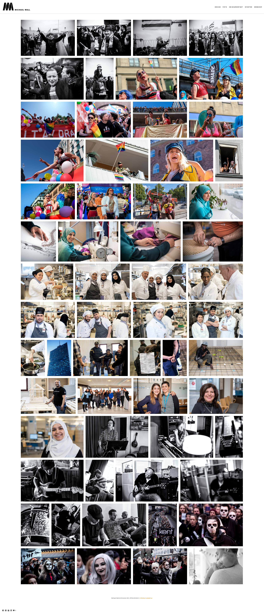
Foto (225, 7)
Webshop (258, 7)
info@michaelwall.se (146, 598)
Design (218, 7)
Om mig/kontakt (236, 7)
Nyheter (248, 7)
